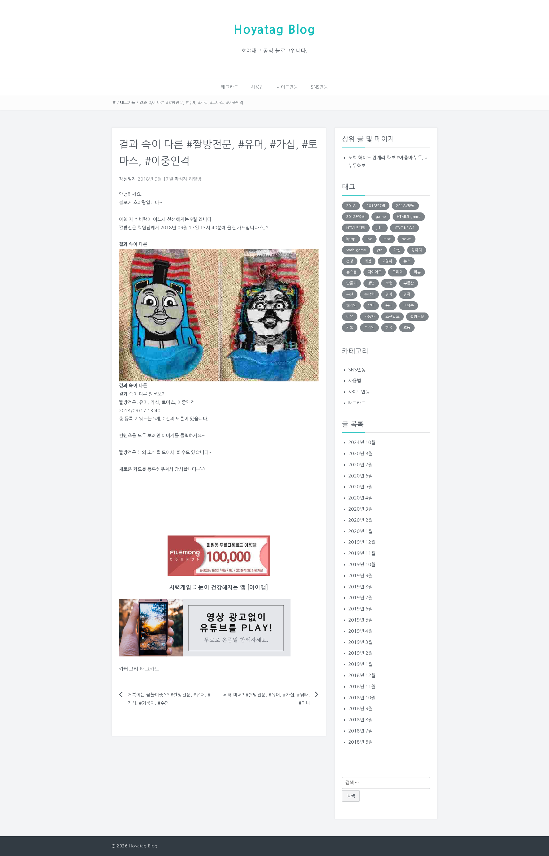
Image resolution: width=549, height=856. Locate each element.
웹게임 (351, 305)
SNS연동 (319, 87)
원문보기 (157, 394)
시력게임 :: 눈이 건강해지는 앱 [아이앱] (218, 587)
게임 (367, 261)
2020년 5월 (360, 486)
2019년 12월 (361, 542)
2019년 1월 (360, 664)
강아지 (416, 250)
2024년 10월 (361, 442)
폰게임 (369, 327)
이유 (349, 316)
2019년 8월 (360, 586)
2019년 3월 (360, 642)
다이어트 (375, 272)
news (406, 239)
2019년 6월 (360, 608)
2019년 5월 (360, 620)
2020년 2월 (360, 520)
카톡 (349, 327)
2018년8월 (405, 206)
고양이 (387, 261)
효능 (406, 327)
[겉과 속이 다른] (219, 314)
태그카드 (229, 87)
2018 (351, 206)
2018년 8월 (360, 719)
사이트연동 (287, 87)
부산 (349, 294)
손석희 (369, 294)
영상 (388, 294)
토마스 (168, 402)
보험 (388, 283)
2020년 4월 (360, 497)
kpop (351, 239)
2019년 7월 (360, 597)
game (381, 216)
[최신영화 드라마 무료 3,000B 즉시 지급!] (219, 556)
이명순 (408, 305)
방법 (371, 283)
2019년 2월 (360, 653)
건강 (349, 261)
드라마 (397, 272)
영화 (406, 294)
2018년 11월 (361, 686)
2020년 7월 (360, 464)
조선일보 (392, 316)
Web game (356, 250)
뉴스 (406, 261)
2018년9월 (355, 216)
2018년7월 (376, 206)
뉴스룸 (351, 272)
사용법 (257, 87)
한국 (388, 327)
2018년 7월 (360, 730)
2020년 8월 (360, 453)
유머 (143, 402)
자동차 (369, 316)
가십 (154, 402)
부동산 (408, 283)
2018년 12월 (361, 675)
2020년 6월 (360, 475)
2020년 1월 (360, 531)
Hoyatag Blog (274, 29)
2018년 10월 (361, 697)
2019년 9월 (360, 575)
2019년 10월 (361, 564)
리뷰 (417, 272)
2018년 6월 (360, 742)
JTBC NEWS (404, 228)
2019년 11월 (361, 553)
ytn (379, 250)
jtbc (379, 228)
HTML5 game (409, 216)
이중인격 (186, 402)
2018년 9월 (360, 708)
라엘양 (195, 179)
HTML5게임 (355, 228)
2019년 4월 (360, 631)
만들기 (351, 283)
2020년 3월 (360, 509)
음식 (388, 305)
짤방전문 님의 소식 (137, 452)
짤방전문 (127, 402)
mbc (387, 239)
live (370, 239)
